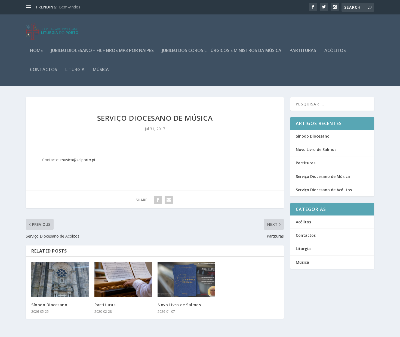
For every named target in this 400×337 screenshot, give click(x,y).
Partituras (303, 50)
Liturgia (75, 69)
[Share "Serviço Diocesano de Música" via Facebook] (157, 200)
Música (101, 69)
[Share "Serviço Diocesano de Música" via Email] (168, 200)
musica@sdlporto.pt (78, 159)
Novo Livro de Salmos (179, 304)
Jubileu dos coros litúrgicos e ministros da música (221, 50)
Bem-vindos (69, 7)
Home (36, 50)
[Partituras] (123, 279)
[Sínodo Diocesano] (60, 279)
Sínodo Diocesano (49, 304)
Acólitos (335, 50)
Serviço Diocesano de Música (323, 176)
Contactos (43, 69)
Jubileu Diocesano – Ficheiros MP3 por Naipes (102, 50)
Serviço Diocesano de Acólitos (324, 189)
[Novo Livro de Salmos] (186, 279)
